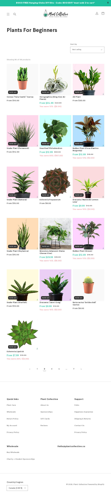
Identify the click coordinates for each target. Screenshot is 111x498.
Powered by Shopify (96, 485)
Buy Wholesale (13, 453)
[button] (8, 14)
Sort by (73, 44)
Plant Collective (80, 485)
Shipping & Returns (82, 419)
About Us (45, 405)
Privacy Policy (13, 433)
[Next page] (81, 369)
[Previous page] (30, 369)
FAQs (76, 405)
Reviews (44, 426)
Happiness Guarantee (83, 412)
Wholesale (11, 412)
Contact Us (79, 426)
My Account (12, 426)
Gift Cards (45, 419)
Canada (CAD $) (15, 488)
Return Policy (13, 419)
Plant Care (11, 405)
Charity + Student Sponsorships (21, 459)
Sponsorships (47, 412)
